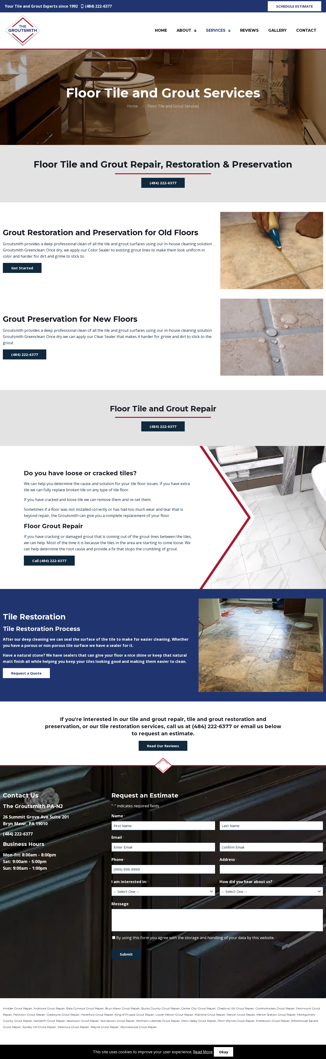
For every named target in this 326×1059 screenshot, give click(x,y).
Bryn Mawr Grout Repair (122, 1008)
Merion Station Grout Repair (276, 1014)
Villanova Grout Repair (73, 1027)
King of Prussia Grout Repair (134, 1014)
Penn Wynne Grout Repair (236, 1021)
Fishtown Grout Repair (29, 1014)
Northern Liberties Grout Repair (158, 1021)
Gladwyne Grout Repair (63, 1014)
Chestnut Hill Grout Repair (235, 1008)
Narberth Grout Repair (49, 1021)
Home (132, 106)
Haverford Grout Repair (97, 1014)
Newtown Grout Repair (83, 1021)
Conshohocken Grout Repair (275, 1008)
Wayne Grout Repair (104, 1027)
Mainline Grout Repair (210, 1014)
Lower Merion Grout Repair (174, 1014)
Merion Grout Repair (241, 1014)
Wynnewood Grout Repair (138, 1027)
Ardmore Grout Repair (49, 1008)
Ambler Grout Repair (17, 1008)
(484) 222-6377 (98, 6)
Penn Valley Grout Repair (198, 1021)
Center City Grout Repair (198, 1008)
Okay (223, 1051)
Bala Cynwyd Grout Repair (85, 1008)
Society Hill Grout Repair (39, 1027)
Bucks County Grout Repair (160, 1008)
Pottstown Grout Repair (273, 1021)
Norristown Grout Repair (117, 1021)
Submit (126, 954)
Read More (203, 1051)
